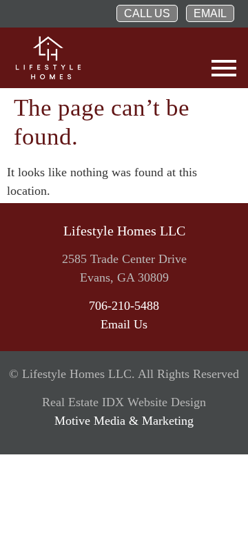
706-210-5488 (124, 306)
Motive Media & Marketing (124, 421)
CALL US (147, 13)
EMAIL (210, 13)
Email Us (124, 324)
